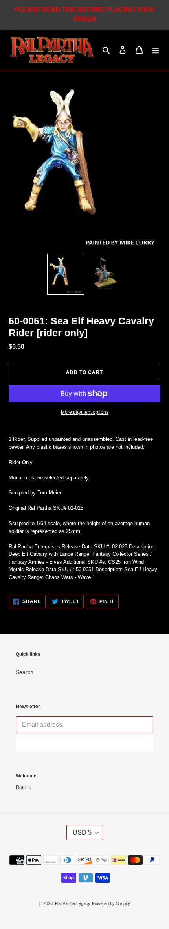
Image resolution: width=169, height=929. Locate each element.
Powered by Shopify (111, 903)
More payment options (84, 412)
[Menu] (155, 50)
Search (24, 672)
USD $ (82, 832)
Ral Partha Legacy (72, 903)
